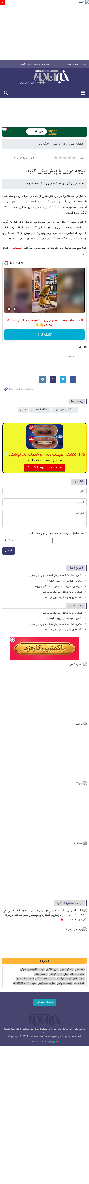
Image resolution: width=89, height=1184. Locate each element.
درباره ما (37, 64)
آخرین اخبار (76, 568)
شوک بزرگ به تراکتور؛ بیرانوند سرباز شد (62, 592)
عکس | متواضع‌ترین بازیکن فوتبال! (64, 581)
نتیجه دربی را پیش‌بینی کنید (56, 171)
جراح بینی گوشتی (59, 974)
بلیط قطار (79, 983)
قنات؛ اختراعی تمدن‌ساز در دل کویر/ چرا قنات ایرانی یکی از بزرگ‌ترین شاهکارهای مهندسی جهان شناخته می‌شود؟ (33, 913)
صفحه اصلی (76, 144)
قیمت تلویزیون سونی (32, 969)
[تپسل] (4, 129)
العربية (75, 64)
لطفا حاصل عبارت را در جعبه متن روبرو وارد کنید (57, 534)
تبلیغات (29, 64)
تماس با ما (45, 64)
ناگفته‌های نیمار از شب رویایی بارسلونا (63, 598)
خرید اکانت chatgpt (25, 983)
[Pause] (9, 309)
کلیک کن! (45, 335)
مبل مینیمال (77, 974)
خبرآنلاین (44, 77)
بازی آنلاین (52, 969)
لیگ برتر (43, 144)
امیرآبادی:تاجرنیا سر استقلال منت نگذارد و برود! (58, 587)
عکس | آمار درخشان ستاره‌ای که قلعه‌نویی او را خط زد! (55, 575)
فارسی (83, 64)
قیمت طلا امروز (25, 979)
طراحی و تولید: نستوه (42, 1042)
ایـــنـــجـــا (16, 248)
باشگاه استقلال (40, 409)
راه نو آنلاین (66, 969)
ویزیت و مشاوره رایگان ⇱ (45, 467)
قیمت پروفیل (64, 983)
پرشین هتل (40, 974)
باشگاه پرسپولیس (65, 409)
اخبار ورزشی (59, 144)
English (68, 64)
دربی (23, 409)
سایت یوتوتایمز (46, 983)
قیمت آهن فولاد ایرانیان (70, 979)
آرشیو (23, 64)
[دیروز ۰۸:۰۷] (76, 915)
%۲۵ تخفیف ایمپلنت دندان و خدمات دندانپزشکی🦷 (44, 455)
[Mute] (15, 309)
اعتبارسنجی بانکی (45, 979)
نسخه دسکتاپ (44, 1002)
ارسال (8, 550)
